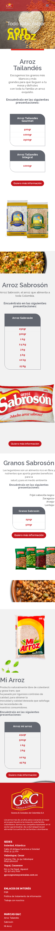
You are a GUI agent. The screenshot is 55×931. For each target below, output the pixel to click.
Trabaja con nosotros (14, 900)
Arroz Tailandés (11, 918)
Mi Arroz (8, 926)
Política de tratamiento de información (22, 896)
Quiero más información (27, 183)
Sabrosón (8, 922)
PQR (6, 892)
